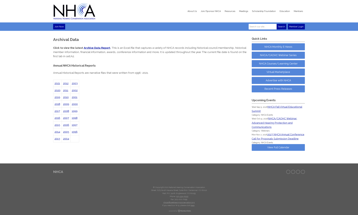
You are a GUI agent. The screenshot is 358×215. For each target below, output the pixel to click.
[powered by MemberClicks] (179, 211)
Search (281, 26)
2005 (66, 131)
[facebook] (288, 172)
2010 (66, 97)
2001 (74, 97)
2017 (57, 111)
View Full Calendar (278, 147)
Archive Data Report (97, 47)
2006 (66, 124)
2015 (57, 124)
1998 (74, 117)
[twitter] (293, 172)
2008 (66, 111)
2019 (57, 97)
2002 (75, 90)
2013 (57, 138)
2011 (65, 90)
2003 (75, 83)
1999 (74, 111)
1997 (74, 124)
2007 (66, 117)
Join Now (59, 26)
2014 (57, 131)
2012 (66, 83)
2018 (57, 104)
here (192, 205)
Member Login (296, 26)
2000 (75, 104)
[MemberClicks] (74, 11)
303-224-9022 (182, 196)
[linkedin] (303, 172)
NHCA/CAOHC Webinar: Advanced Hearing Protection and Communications (274, 123)
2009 (66, 104)
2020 (57, 90)
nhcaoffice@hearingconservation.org (179, 202)
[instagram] (298, 172)
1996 (74, 131)
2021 (57, 83)
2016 (57, 117)
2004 (66, 138)
